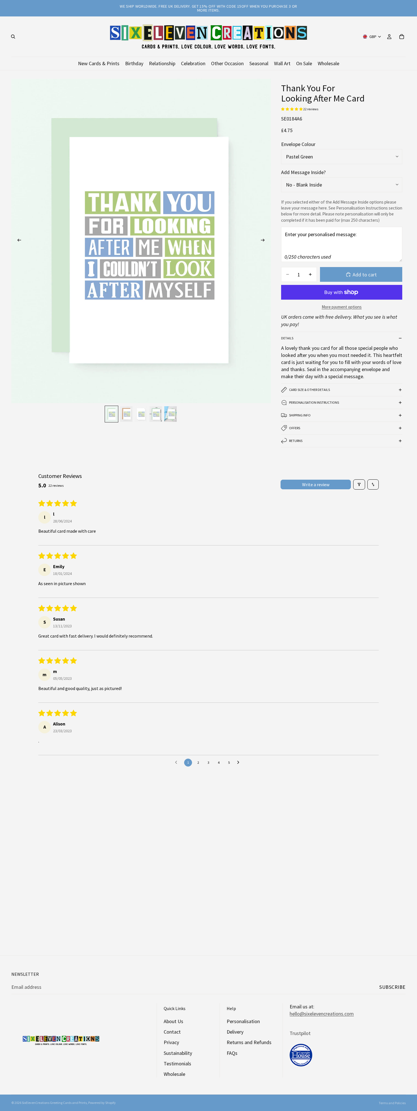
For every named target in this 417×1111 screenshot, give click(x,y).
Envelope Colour (298, 144)
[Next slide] (264, 241)
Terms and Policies (392, 1103)
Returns (295, 441)
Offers (294, 428)
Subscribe (392, 987)
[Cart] (401, 36)
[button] (292, 109)
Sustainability (178, 1053)
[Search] (13, 36)
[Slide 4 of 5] (155, 414)
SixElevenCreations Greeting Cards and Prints (54, 1103)
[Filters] (359, 484)
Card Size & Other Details (309, 390)
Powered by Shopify (102, 1103)
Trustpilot (300, 1033)
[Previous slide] (17, 241)
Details (287, 338)
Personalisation (243, 1021)
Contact (172, 1032)
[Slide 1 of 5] (111, 414)
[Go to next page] (239, 763)
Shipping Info (300, 415)
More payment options (342, 307)
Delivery (235, 1032)
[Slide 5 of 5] (170, 414)
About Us (173, 1021)
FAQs (232, 1053)
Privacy (171, 1042)
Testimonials (177, 1063)
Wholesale (174, 1074)
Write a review (315, 484)
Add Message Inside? (303, 172)
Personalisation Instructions (314, 402)
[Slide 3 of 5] (141, 414)
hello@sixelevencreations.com (322, 1013)
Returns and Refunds (249, 1042)
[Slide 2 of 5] (126, 414)
